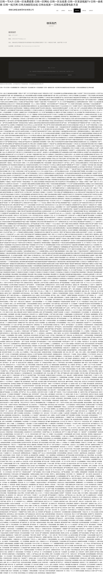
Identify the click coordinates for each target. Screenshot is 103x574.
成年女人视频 (37, 99)
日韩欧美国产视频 (49, 329)
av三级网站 (86, 331)
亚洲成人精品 (17, 289)
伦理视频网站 (21, 177)
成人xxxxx (62, 213)
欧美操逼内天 (22, 284)
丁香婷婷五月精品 (21, 436)
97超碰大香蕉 (42, 102)
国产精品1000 (22, 205)
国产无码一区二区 (28, 388)
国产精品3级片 (30, 99)
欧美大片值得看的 (40, 322)
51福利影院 (38, 236)
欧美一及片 (93, 232)
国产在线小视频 (32, 202)
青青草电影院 (39, 329)
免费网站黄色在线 (49, 173)
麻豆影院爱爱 (73, 167)
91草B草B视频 (92, 120)
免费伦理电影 (38, 167)
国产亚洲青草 (30, 284)
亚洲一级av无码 (67, 352)
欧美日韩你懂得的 (32, 390)
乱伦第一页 (68, 171)
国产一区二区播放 (76, 341)
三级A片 (15, 226)
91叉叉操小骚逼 (78, 226)
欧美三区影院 (76, 434)
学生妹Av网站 (30, 97)
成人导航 (38, 398)
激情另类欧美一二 (19, 207)
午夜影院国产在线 (21, 219)
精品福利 (46, 215)
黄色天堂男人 (10, 127)
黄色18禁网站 (28, 177)
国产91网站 (57, 373)
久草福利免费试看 (5, 228)
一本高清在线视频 (88, 335)
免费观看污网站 (82, 207)
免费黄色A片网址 (92, 108)
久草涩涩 (91, 163)
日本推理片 (50, 192)
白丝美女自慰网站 (17, 251)
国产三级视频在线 (55, 247)
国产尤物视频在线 (37, 234)
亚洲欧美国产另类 (21, 253)
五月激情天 (6, 303)
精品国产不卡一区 (88, 356)
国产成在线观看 (10, 213)
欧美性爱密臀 (35, 211)
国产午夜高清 (93, 194)
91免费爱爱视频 (63, 377)
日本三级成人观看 (16, 196)
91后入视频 (50, 297)
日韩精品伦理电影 (47, 362)
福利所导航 (23, 236)
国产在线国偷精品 (5, 430)
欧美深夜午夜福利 (7, 352)
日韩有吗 (50, 316)
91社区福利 (93, 306)
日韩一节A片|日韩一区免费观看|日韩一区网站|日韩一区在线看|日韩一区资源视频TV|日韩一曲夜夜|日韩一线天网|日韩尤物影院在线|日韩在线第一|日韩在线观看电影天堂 (44, 87)
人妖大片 (2, 234)
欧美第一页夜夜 (88, 102)
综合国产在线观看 (61, 415)
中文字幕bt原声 (28, 192)
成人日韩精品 (90, 230)
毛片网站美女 (29, 242)
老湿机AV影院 (74, 383)
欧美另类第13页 (57, 316)
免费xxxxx (59, 442)
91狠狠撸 (25, 108)
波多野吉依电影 (25, 131)
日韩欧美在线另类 (55, 367)
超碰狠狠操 (30, 436)
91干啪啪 (79, 251)
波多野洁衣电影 (54, 339)
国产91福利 (10, 295)
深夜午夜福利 (59, 314)
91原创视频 (36, 232)
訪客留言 (91, 10)
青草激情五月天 (28, 419)
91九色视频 (60, 114)
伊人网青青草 (9, 152)
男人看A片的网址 (81, 369)
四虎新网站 (57, 287)
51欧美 (56, 127)
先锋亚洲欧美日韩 (43, 316)
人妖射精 (54, 110)
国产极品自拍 (67, 232)
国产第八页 (24, 375)
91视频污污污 (86, 219)
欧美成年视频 (54, 253)
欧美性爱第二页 (98, 440)
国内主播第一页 (23, 173)
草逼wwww (99, 226)
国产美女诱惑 (45, 282)
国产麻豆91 (6, 362)
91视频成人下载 (9, 181)
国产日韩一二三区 (18, 348)
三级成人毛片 (28, 438)
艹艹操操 (67, 129)
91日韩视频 (49, 402)
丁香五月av (13, 444)
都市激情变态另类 (36, 194)
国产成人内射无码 (64, 97)
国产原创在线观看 (69, 299)
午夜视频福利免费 (51, 249)
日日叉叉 (70, 446)
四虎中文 (32, 402)
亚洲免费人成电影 (84, 430)
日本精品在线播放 (7, 226)
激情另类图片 (86, 135)
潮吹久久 (86, 329)
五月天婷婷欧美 (98, 139)
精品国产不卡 (88, 322)
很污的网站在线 (57, 432)
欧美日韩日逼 (85, 438)
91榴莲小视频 (94, 131)
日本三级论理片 (52, 390)
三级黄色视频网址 (93, 211)
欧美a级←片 (3, 322)
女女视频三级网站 (91, 413)
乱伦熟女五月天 (10, 104)
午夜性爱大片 (85, 341)
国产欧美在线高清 (52, 381)
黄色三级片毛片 (44, 154)
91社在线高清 (72, 135)
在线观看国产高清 (85, 333)
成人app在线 (33, 125)
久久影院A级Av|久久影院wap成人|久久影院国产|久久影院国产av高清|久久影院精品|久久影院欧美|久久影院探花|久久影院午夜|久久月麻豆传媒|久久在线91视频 (56, 278)
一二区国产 (100, 295)
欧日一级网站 (51, 415)
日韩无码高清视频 (57, 341)
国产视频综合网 (65, 373)
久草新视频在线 (55, 179)
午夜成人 (64, 406)
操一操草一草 (13, 362)
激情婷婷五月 (6, 356)
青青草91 (93, 280)
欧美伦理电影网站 (59, 129)
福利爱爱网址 (81, 184)
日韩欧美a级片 (26, 331)
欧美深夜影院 (35, 335)
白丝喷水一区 (38, 362)
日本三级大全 (96, 190)
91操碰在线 (53, 99)
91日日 (51, 413)
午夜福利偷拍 (16, 358)
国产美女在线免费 (7, 215)
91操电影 (47, 224)
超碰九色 (34, 316)
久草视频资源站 (19, 125)
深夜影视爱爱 (16, 293)
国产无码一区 (26, 291)
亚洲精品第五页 (77, 173)
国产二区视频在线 (95, 421)
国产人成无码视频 (9, 110)
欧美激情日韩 (77, 186)
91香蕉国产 (63, 295)
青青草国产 (33, 188)
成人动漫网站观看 (79, 102)
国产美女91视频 (33, 247)
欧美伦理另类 (30, 253)
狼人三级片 (42, 255)
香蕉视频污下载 (41, 444)
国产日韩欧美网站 (88, 192)
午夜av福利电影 (50, 417)
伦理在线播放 (78, 104)
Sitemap (74, 75)
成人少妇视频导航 (92, 141)
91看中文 (63, 324)
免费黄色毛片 (33, 106)
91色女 (49, 341)
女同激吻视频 (77, 137)
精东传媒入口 (93, 112)
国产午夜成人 (48, 131)
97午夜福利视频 (7, 131)
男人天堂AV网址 (23, 287)
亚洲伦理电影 (47, 293)
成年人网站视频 (89, 217)
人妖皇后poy (73, 444)
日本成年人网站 (76, 423)
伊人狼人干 (77, 394)
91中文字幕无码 (91, 354)
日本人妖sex (40, 291)
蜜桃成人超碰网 (90, 255)
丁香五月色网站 (91, 95)
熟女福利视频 (26, 415)
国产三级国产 (6, 169)
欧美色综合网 (80, 99)
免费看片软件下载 (23, 322)
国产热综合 (97, 154)
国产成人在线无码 (53, 232)
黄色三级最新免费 (50, 238)
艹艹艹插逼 (72, 169)
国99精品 (77, 377)
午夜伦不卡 (80, 106)
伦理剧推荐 (75, 205)
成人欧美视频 (17, 345)
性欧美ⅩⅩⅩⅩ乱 (59, 106)
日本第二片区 (95, 242)
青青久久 (70, 421)
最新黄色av (97, 234)
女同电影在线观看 (17, 255)
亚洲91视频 (59, 379)
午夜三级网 (10, 369)
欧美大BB (2, 141)
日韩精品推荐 (40, 200)
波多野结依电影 (18, 108)
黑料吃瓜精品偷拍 (67, 144)
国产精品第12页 (26, 196)
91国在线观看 (47, 163)
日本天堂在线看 (48, 388)
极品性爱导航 (84, 137)
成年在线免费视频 (37, 301)
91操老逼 (72, 282)
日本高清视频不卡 (53, 377)
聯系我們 (77, 10)
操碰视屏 (25, 120)
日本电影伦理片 (46, 167)
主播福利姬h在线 (88, 160)
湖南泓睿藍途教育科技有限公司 (55, 75)
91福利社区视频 (75, 379)
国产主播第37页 (96, 224)
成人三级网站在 (79, 160)
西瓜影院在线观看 (49, 123)
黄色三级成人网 (15, 333)
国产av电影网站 (14, 339)
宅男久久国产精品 (5, 209)
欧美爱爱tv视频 (10, 190)
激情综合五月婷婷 (65, 337)
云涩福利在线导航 (81, 150)
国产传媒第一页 (75, 432)
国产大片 (49, 444)
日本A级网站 (42, 428)
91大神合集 (75, 144)
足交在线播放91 (83, 95)
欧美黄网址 (86, 417)
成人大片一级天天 (48, 219)
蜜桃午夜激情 (30, 167)
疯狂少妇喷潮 (42, 211)
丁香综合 (29, 425)
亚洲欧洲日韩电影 (47, 352)
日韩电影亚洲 (41, 421)
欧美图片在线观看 (37, 95)
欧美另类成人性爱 (53, 404)
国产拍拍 (93, 337)
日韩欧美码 (93, 438)
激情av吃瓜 (61, 358)
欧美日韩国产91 (21, 425)
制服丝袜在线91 (97, 434)
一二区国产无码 (6, 327)
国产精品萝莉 (58, 329)
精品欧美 (87, 245)
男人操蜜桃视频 (34, 141)
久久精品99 (67, 312)
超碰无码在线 (85, 209)
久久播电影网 (52, 423)
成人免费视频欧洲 (19, 406)
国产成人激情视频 (57, 144)
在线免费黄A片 (28, 110)
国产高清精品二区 (62, 99)
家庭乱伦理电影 (83, 120)
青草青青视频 (50, 310)
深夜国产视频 (25, 245)
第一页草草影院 (34, 215)
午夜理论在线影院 (81, 404)
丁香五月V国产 (17, 198)
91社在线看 (97, 215)
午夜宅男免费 (68, 120)
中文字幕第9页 (57, 383)
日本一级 (65, 207)
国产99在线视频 (74, 306)
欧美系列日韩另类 (26, 442)
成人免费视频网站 (29, 396)
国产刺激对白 (37, 253)
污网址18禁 (95, 247)
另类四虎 (40, 114)
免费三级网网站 (89, 396)
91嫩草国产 (58, 238)
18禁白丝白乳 (21, 301)
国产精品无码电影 (28, 102)
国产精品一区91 (12, 232)
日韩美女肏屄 (45, 446)
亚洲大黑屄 (21, 337)
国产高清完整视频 (62, 318)
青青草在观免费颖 (78, 402)
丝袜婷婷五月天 (28, 432)
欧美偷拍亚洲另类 (15, 280)
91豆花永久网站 (20, 364)
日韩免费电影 (5, 146)
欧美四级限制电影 (58, 348)
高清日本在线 (61, 381)
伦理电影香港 (60, 177)
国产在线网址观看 (69, 186)
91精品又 (84, 236)
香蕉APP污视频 (64, 169)
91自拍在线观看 (94, 104)
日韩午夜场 (33, 196)
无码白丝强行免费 (41, 221)
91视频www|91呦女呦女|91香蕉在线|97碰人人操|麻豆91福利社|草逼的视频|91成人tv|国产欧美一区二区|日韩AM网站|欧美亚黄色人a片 (60, 257)
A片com (12, 238)
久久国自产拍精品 (95, 146)
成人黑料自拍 (79, 192)
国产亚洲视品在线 (98, 238)
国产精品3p (44, 213)
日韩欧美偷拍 (59, 335)
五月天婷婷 (96, 249)
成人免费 (66, 177)
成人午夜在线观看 (27, 95)
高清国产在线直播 (58, 312)
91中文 (68, 184)
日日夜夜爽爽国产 (93, 432)
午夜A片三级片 (12, 171)
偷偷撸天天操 (75, 348)
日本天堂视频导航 (68, 114)
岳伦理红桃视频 (13, 284)
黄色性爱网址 (78, 299)
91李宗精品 (19, 217)
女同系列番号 (59, 398)
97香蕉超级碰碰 (29, 190)
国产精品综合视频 (43, 358)
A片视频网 (78, 177)
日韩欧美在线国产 (83, 129)
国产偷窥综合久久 (96, 423)
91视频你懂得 (35, 154)
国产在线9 (79, 133)
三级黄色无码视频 (13, 320)
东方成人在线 (35, 152)
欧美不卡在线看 (78, 390)
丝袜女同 (2, 186)
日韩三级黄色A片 (13, 148)
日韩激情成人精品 (27, 394)
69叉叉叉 (69, 249)
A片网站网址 (81, 224)
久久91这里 (13, 324)
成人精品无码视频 (42, 106)
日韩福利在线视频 (78, 327)
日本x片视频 (61, 369)
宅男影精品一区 (38, 324)
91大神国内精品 (70, 440)
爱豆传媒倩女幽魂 (14, 135)
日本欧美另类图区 (51, 320)
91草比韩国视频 (46, 371)
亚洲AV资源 (33, 291)
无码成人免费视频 (82, 354)
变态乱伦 (84, 381)
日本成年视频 (65, 444)
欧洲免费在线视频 (78, 419)
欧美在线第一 (62, 404)
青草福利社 (30, 306)
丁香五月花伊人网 (41, 310)
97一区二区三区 (84, 379)
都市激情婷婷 (64, 150)
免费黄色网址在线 (12, 160)
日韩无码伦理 (95, 318)
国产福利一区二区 (38, 409)
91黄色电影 (31, 158)
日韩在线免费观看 (32, 303)
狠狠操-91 (81, 179)
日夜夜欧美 (8, 154)
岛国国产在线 (13, 228)
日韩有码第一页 (17, 417)
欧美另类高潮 (84, 394)
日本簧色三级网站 (49, 360)
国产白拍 (29, 379)
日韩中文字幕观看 (73, 95)
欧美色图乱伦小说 (80, 175)
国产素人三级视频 (91, 428)
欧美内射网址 (35, 165)
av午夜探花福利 (83, 196)
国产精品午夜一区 (76, 110)
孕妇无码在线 (31, 240)
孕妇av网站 (87, 293)
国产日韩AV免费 (49, 287)
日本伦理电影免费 (11, 390)
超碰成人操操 (32, 123)
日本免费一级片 (91, 442)
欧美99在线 (13, 430)
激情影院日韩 (50, 221)
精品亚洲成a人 (27, 224)
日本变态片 (63, 396)
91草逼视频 (36, 249)
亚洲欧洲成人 (16, 118)
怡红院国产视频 (31, 375)
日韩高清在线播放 (19, 432)
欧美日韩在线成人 (26, 293)
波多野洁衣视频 (82, 127)
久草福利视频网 (7, 112)
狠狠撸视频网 (57, 406)
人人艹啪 (69, 318)
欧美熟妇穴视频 (8, 198)
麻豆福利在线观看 (24, 327)
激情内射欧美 (43, 415)
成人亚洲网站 (81, 444)
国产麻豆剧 (87, 314)
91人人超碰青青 (21, 228)
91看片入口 (54, 234)
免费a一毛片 (79, 158)
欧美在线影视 (94, 436)
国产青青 (87, 444)
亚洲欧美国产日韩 (78, 253)
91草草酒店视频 (31, 112)
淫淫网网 (79, 152)
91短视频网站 (31, 226)
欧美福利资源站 (44, 339)
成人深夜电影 (31, 108)
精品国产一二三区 (28, 409)
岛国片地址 (32, 322)
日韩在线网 (31, 169)
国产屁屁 (59, 110)
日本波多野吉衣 (61, 181)
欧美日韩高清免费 (93, 209)
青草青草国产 (31, 385)
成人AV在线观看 (94, 245)
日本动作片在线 (68, 449)
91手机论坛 (38, 240)
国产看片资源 (10, 133)
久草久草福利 (73, 400)
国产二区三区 (27, 93)
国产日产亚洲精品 (63, 135)
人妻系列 (6, 135)
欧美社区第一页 (68, 219)
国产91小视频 (74, 411)
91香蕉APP (20, 93)
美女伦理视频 (64, 93)
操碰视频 (91, 139)
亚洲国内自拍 (46, 411)
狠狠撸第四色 (3, 255)
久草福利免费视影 (5, 257)
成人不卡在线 (92, 364)
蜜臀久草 (21, 438)
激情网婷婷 (99, 232)
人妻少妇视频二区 (90, 171)
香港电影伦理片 (23, 158)
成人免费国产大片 (59, 186)
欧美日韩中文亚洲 (43, 392)
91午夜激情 (10, 394)
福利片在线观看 (55, 97)
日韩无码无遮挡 (34, 434)
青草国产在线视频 (96, 106)
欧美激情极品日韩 (27, 373)
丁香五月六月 (15, 398)
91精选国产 (95, 173)
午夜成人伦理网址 (22, 297)
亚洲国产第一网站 (26, 186)
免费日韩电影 (45, 120)
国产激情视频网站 (48, 112)
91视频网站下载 (12, 299)
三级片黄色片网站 (93, 371)
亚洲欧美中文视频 (71, 255)
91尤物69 (24, 167)
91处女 (3, 152)
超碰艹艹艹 (48, 331)
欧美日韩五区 (68, 409)
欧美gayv (86, 116)
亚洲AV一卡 (18, 184)
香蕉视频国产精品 (65, 202)
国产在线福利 (5, 242)
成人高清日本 (24, 280)
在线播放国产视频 (43, 423)
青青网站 (90, 434)
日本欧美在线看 (6, 221)
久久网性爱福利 (86, 289)
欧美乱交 (40, 303)
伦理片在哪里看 (75, 190)
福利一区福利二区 (82, 320)
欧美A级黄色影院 (59, 198)
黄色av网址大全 (97, 123)
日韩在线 (22, 118)
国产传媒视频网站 (73, 207)
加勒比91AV (35, 251)
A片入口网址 (16, 352)
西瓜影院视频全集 (89, 240)
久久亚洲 (34, 423)
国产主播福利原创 (84, 297)
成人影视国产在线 (87, 152)
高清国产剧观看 (80, 171)
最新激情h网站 (91, 207)
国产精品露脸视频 (65, 282)
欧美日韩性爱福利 (74, 196)
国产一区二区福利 (69, 104)
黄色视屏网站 (3, 165)
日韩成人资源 (93, 301)
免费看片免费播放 (75, 442)
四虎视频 (78, 415)
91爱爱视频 (80, 131)
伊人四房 (40, 449)
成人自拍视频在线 (62, 320)
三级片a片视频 (38, 348)
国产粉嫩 (82, 215)
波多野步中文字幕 (57, 209)
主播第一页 (20, 160)
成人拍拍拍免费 (83, 144)
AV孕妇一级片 (13, 301)
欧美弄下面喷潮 (27, 312)
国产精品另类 (72, 247)
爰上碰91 (26, 247)
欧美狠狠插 (41, 181)
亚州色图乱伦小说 (91, 148)
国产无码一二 (10, 179)
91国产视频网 (55, 188)
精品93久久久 (37, 171)
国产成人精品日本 (83, 205)
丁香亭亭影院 (61, 362)
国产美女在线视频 (58, 137)
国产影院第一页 (86, 156)
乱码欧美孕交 (94, 156)
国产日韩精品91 (25, 116)
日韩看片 (51, 434)
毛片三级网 (93, 388)
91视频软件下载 (18, 381)
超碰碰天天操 (23, 112)
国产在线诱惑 (86, 221)
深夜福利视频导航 (77, 360)
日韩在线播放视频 (38, 219)
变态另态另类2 (11, 217)
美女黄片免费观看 (73, 230)
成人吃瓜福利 (72, 133)
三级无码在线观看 (94, 358)
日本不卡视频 (48, 308)
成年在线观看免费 (88, 253)
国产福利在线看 (19, 411)
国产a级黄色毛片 (49, 327)
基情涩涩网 (3, 163)
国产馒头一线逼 (55, 295)
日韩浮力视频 (74, 371)
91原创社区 (53, 177)
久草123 (56, 221)
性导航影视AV (33, 146)
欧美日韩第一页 (60, 394)
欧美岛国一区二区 (79, 188)
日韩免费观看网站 (30, 310)
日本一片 (5, 318)
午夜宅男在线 (88, 167)
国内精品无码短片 (24, 123)
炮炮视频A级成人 (60, 417)
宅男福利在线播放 (11, 211)
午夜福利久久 (22, 306)
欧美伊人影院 (40, 148)
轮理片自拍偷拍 (40, 198)
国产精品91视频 (24, 221)
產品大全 (70, 10)
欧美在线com (64, 446)
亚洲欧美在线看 (90, 404)
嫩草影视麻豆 (62, 385)
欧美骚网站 (38, 226)
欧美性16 (70, 154)
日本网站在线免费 (50, 133)
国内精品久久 (18, 373)
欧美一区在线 (84, 139)
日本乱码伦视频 (42, 345)
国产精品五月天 (79, 169)
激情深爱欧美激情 (64, 179)
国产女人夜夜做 (23, 202)
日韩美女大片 (56, 289)
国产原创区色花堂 (19, 110)
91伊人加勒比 (34, 181)
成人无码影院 (24, 358)
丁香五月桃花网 (41, 375)
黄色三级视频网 (91, 352)
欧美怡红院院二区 (94, 114)
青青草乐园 (86, 436)
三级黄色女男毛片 (28, 348)
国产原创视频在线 (73, 123)
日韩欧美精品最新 (94, 379)
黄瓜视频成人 (54, 167)
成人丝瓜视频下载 (79, 112)
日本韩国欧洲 (36, 413)
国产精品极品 (6, 392)
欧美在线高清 (6, 438)
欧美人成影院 (36, 295)
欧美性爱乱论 (68, 284)
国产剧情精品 (83, 97)
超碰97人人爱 (42, 318)
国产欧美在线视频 (72, 99)
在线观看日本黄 (17, 186)
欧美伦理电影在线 (5, 444)
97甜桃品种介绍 (92, 205)
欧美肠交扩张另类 (87, 158)
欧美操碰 (90, 228)
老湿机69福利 (69, 394)
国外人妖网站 (19, 335)
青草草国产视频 (61, 440)
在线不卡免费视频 (38, 438)
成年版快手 (37, 230)
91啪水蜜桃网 (63, 240)
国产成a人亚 (47, 364)
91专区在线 (95, 167)
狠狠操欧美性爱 (88, 169)
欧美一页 (10, 255)
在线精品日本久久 (11, 364)
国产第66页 (26, 179)
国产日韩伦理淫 (55, 255)
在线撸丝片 (45, 144)
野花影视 (87, 303)
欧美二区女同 (3, 232)
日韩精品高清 (48, 181)
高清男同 (47, 255)
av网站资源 (42, 331)
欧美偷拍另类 (84, 385)
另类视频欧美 (67, 200)
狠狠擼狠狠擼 (61, 251)
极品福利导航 (41, 238)
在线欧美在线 (40, 364)
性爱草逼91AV (63, 188)
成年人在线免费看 (7, 421)
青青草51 (53, 217)
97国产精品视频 (41, 127)
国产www (14, 234)
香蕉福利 (34, 345)
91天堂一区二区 (53, 215)
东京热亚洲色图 (81, 255)
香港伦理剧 (91, 144)
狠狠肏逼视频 (55, 364)
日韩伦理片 (68, 213)
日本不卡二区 (94, 110)
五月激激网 (74, 303)
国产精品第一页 (65, 383)
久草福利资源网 (27, 152)
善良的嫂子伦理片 (76, 339)
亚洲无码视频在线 (37, 177)
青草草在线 (44, 398)
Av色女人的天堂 (71, 322)
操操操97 (4, 337)
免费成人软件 (89, 175)
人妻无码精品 (86, 104)
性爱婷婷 (60, 167)
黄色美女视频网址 (56, 436)
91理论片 (66, 196)
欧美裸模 (59, 108)
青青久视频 (47, 179)
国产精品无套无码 (5, 205)
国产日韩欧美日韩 (28, 324)
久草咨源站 (46, 396)
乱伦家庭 (39, 110)
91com (38, 202)
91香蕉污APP (16, 215)
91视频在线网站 (44, 367)
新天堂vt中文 (38, 411)
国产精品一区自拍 (49, 200)
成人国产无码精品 (65, 367)
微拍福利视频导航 (72, 350)
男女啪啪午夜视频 (68, 141)
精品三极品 (96, 402)
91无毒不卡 (96, 375)
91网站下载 (93, 297)
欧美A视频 (18, 314)
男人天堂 (56, 200)
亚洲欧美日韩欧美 (51, 375)
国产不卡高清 (75, 165)
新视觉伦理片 (87, 327)
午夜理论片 (89, 242)
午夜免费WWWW (79, 293)
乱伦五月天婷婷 (27, 213)
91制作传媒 (90, 165)
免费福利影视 (78, 388)
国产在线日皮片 (13, 242)
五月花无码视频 (25, 188)
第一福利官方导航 (83, 392)
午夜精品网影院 (12, 156)
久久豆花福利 (33, 421)
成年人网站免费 (14, 205)
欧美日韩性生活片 (90, 202)
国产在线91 (43, 156)
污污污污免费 (86, 198)
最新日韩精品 (56, 131)
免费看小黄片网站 (47, 425)
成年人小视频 (10, 423)
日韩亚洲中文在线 (79, 343)
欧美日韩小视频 (44, 232)
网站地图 (91, 87)
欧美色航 (9, 388)
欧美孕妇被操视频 (22, 430)
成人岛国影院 (15, 200)
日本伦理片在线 (39, 205)
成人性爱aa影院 (73, 118)
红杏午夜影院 (63, 428)
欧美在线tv (94, 213)
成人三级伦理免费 (92, 97)
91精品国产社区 (76, 209)
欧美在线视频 (3, 160)
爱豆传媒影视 (90, 383)
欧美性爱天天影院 (7, 358)
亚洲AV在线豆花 (57, 230)
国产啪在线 (35, 442)
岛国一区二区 (97, 181)
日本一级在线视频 (42, 146)
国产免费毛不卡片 (10, 240)
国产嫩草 (48, 421)
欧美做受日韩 (57, 123)
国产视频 (54, 251)
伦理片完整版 (20, 156)
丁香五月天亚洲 (45, 226)
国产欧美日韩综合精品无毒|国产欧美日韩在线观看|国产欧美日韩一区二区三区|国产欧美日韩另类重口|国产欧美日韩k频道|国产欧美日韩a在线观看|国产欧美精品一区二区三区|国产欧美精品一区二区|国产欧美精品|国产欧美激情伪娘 (51, 270)
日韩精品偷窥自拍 (29, 411)
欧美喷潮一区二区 (81, 242)
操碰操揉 (60, 253)
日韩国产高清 (50, 345)
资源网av (77, 385)
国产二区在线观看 (55, 93)
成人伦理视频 (60, 409)
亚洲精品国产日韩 (96, 293)
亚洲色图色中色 (15, 343)
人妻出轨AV (11, 411)
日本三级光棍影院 (78, 114)
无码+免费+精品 (55, 303)
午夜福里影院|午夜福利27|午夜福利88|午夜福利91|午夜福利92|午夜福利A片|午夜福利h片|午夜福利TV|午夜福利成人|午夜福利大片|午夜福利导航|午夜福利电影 (44, 272)
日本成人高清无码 (22, 449)
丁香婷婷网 (85, 425)
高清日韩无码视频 (58, 160)
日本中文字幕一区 (40, 245)
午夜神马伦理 (21, 242)
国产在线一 (65, 123)
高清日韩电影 (28, 234)
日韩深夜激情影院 (76, 312)
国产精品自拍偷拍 (9, 194)
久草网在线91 (20, 396)
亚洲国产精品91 (64, 400)
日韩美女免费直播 (73, 224)
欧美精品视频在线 (38, 388)
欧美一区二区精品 (93, 348)
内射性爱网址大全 (58, 219)
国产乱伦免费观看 (61, 211)
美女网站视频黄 (6, 238)
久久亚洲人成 (82, 148)
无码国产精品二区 (47, 432)
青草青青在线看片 (22, 303)
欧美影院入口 (6, 333)
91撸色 (41, 293)
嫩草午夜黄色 (69, 381)
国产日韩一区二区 (40, 133)
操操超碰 (78, 289)
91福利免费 (81, 303)
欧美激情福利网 (20, 249)
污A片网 (26, 406)
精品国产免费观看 (66, 165)
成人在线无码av (33, 404)
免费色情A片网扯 (45, 184)
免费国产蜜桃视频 (72, 295)
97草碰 (31, 352)
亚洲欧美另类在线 (54, 282)
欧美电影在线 (67, 190)
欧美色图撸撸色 (79, 406)
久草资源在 (89, 190)
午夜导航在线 (15, 173)
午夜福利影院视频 (63, 293)
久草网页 (85, 181)
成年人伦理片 (20, 234)
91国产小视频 (64, 224)
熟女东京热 (96, 360)
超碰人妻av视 (85, 291)
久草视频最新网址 (65, 148)
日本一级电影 (79, 181)
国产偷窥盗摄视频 (69, 102)
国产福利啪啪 (9, 141)
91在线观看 (41, 251)
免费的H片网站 (10, 373)
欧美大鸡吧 (92, 226)
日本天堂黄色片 (32, 430)
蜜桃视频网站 (62, 184)
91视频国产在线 (70, 417)
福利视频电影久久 (78, 198)
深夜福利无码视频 (25, 333)
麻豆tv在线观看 (38, 144)
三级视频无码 (25, 289)
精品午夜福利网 (18, 224)
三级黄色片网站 (46, 190)
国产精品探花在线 (93, 392)
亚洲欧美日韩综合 (29, 282)
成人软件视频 (81, 167)
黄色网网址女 (56, 148)
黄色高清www (69, 310)
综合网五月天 (54, 139)
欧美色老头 (59, 375)
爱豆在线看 (66, 167)
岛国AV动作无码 (16, 131)
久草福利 (34, 110)
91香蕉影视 (100, 442)
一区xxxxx (33, 104)
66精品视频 (41, 186)
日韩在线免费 (18, 316)
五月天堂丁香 (8, 236)
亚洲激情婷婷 (77, 362)
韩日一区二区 (39, 112)
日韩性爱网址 (8, 186)
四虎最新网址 (44, 440)
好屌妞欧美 (89, 369)
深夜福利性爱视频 (5, 442)
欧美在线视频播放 (77, 219)
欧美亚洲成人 (28, 413)
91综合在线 (42, 417)
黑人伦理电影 (79, 436)
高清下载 (22, 310)
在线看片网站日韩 (51, 318)
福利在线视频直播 (25, 104)
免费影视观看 (40, 137)
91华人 (33, 133)
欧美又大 (65, 137)
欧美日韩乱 (39, 188)
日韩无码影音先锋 (8, 413)
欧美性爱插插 (81, 118)
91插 (73, 217)
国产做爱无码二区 (95, 398)
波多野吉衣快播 (7, 417)
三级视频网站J (30, 236)
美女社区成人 (51, 207)
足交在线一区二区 (77, 398)
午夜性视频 (38, 371)
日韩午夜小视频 (84, 373)
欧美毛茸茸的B (37, 432)
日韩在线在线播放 (71, 369)
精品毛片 (90, 196)
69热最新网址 (32, 221)
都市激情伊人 (85, 339)
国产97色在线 (25, 341)
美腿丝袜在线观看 (36, 213)
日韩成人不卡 (70, 390)
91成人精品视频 (97, 102)
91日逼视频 (3, 213)
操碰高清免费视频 (87, 133)
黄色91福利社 (87, 247)
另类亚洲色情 (75, 120)
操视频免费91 (17, 127)
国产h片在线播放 (45, 343)
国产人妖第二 (6, 150)
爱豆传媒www (17, 295)
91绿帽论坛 (55, 293)
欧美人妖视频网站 (30, 209)
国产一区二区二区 (59, 102)
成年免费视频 (63, 255)
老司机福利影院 (93, 415)
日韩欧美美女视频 (49, 198)
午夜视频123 (43, 192)
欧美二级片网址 (97, 228)
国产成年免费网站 (7, 144)
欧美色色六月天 (67, 106)
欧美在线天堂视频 (72, 392)
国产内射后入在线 (50, 228)
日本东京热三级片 (24, 320)
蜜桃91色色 (72, 177)
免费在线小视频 (41, 135)
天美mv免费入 (83, 352)
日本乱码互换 (85, 421)
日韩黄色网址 (24, 198)
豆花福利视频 (32, 198)
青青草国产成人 (65, 116)
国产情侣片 (41, 247)
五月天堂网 (13, 257)
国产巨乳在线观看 (7, 123)
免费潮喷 (57, 133)
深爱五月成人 (53, 440)
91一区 (52, 224)
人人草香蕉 (79, 135)
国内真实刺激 (37, 446)
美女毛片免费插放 (45, 295)
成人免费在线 (57, 165)
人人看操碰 (78, 146)
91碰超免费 (74, 245)
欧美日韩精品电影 (30, 398)
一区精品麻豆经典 (63, 127)
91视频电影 (34, 114)
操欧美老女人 (91, 177)
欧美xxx (55, 362)
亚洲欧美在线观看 (95, 135)
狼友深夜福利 (8, 348)
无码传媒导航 (78, 194)
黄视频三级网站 (85, 316)
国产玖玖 (2, 240)
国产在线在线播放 (44, 442)
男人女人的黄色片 (43, 356)
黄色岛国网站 (73, 116)
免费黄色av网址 (80, 213)
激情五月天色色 (67, 125)
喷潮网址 (53, 409)
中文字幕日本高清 (27, 417)
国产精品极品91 (70, 324)
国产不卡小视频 (23, 175)
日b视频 (72, 160)
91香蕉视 (17, 104)
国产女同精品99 (56, 444)
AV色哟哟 (30, 175)
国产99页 (2, 436)
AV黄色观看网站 (74, 129)
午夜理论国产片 (66, 341)
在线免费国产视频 (21, 390)
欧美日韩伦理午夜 (66, 245)
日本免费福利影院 (8, 406)
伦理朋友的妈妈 (98, 184)
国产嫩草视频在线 (61, 249)
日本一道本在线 (44, 413)
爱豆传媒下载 (90, 236)
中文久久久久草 (90, 282)
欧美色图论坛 (86, 131)
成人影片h (13, 150)
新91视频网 (92, 129)
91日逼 (51, 240)
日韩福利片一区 (35, 343)
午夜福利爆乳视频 (68, 316)
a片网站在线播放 (82, 350)
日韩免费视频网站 (33, 449)
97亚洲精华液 (15, 99)
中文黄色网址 (78, 417)
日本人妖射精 (44, 171)
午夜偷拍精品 (94, 331)
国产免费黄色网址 (11, 436)
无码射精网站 (42, 141)
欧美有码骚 (75, 430)
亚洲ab (85, 141)
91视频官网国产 (73, 179)
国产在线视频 (74, 184)
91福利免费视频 (27, 251)
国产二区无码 (71, 240)
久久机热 (100, 125)
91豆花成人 (44, 202)
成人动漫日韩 (93, 341)
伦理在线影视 (50, 196)
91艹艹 (11, 129)
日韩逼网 (87, 112)
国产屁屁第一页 (47, 188)
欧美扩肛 (22, 400)
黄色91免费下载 (14, 402)
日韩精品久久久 (29, 440)
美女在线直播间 (58, 434)
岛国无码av (47, 436)
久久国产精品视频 (38, 354)
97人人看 (47, 247)
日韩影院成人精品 (8, 385)
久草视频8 (57, 169)
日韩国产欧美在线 (16, 428)
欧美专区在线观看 (30, 329)
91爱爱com (24, 163)
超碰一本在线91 (72, 287)
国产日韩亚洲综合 (22, 226)
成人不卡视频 (82, 383)
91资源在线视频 (54, 184)
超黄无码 (98, 221)
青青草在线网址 (4, 301)
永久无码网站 (15, 392)
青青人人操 (13, 303)
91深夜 (92, 316)
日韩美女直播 (17, 167)
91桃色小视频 (68, 251)
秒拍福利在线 (25, 314)
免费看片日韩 (42, 249)
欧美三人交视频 (58, 413)
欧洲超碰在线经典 (27, 295)
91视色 (88, 150)
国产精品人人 (79, 364)
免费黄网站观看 (8, 367)
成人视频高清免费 (41, 196)
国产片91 (23, 154)
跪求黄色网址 (21, 440)
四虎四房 (50, 230)
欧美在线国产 (38, 396)
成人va (52, 411)
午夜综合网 (13, 356)
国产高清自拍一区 (25, 215)
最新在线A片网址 (98, 163)
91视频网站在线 (34, 116)
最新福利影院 (21, 209)
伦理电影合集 (58, 360)
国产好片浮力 (50, 146)
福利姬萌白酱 (59, 345)
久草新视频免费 (68, 434)
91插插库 (36, 102)
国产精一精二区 (97, 160)
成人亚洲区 (65, 154)
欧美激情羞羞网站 (47, 348)
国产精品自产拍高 (39, 308)
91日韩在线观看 (79, 240)
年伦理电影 (26, 421)
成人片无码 (70, 221)
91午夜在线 (62, 242)
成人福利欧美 (95, 367)
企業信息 (84, 10)
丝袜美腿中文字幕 (76, 345)
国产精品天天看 (13, 371)
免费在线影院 (97, 217)
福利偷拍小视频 (72, 93)
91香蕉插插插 (95, 345)
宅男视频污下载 (68, 419)
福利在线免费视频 (32, 297)
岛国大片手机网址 (76, 367)
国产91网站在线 (67, 335)
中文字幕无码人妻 (86, 110)
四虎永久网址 (32, 280)
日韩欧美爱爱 (58, 154)
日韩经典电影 (60, 423)
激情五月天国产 (46, 139)
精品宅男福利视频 (12, 425)
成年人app (37, 440)
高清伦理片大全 (33, 314)
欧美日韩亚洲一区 (66, 303)
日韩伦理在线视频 (5, 324)
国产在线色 (52, 379)
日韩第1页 (84, 442)
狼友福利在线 (99, 381)
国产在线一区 (82, 413)
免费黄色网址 (29, 230)
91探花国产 (26, 367)
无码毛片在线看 (60, 284)
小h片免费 (32, 131)
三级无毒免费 (47, 217)
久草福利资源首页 (88, 324)
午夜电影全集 (96, 133)
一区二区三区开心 (72, 428)
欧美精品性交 (60, 120)
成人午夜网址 (17, 188)
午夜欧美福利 (16, 375)
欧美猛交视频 (40, 123)
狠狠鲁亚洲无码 (33, 318)
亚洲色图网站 (81, 245)
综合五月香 (27, 125)
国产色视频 (27, 207)
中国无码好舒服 (22, 299)
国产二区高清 (68, 215)
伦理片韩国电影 (4, 284)
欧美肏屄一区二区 (51, 211)
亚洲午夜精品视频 (6, 196)
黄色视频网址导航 (39, 163)
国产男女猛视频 (90, 215)
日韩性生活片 (67, 354)
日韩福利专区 (98, 230)
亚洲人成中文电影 (19, 419)
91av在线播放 (83, 165)
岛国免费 (4, 179)
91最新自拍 (55, 163)
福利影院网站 (59, 125)
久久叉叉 (95, 196)
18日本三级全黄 (53, 236)
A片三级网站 (50, 169)
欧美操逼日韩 (92, 425)
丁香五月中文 (77, 421)
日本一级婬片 (12, 97)
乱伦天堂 (60, 236)
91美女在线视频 (50, 127)
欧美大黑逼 (52, 442)
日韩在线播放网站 (55, 446)
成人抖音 (21, 247)
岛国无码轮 (84, 434)
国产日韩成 (47, 409)
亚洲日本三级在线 (94, 394)
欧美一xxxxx (80, 116)
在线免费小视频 (26, 184)
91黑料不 (61, 232)
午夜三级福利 (68, 358)
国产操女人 (67, 163)
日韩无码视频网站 (26, 194)
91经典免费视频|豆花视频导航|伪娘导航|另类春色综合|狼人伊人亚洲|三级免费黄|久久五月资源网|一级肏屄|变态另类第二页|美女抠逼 (67, 266)
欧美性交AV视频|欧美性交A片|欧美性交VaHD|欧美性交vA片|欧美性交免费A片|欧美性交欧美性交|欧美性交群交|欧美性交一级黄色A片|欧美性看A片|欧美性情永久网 (43, 268)
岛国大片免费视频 (41, 104)
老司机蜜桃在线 (30, 129)
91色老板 (73, 354)
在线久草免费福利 (93, 362)
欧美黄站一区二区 (48, 419)
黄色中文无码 (9, 312)
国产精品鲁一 (17, 341)
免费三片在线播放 (19, 413)
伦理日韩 (39, 430)
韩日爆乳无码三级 (49, 129)
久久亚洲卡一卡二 (71, 425)
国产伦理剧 (99, 202)
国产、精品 (75, 352)
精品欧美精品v (83, 228)
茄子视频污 (64, 112)
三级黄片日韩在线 (97, 400)
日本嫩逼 (32, 327)
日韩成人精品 (78, 381)
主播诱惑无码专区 (94, 251)
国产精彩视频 (18, 120)
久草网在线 (16, 129)
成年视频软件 (52, 394)
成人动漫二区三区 (24, 200)
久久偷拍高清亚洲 (59, 173)
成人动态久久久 (6, 398)
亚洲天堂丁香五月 (38, 175)
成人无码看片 (46, 177)
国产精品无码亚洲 (86, 186)
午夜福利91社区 (20, 257)
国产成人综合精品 (30, 337)
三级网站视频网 (82, 230)
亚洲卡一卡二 (82, 200)
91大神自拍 (47, 97)
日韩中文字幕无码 (9, 282)
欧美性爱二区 (8, 291)
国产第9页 (20, 192)
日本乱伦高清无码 (16, 245)
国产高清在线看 (42, 297)
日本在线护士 (5, 158)
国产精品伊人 (58, 327)
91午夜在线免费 (68, 173)
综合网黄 (53, 190)
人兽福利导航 (70, 226)
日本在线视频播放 (61, 322)
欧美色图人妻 (16, 106)
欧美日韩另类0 (27, 133)
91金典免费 (93, 198)
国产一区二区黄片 (96, 186)
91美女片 (64, 392)
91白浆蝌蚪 (87, 280)
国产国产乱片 (23, 392)
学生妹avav (52, 171)
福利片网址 (30, 446)
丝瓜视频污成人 (88, 238)
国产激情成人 (68, 423)
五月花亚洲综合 (77, 156)
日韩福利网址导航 (67, 209)
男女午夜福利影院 (13, 230)
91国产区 (62, 402)
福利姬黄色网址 (32, 148)
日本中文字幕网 (31, 299)
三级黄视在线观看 (97, 409)
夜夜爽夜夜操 (15, 327)
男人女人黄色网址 (32, 392)
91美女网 (24, 385)
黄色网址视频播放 (98, 175)
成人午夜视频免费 (11, 249)
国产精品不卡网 (18, 282)
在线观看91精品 (46, 253)
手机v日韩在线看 (12, 337)
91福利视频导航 (64, 131)
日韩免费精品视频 (50, 245)
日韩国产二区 (4, 411)
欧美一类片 (56, 402)
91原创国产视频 (64, 133)
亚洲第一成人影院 (14, 310)
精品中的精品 (32, 127)
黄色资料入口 (81, 234)
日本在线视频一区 (86, 312)
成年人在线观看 (34, 350)
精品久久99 (47, 280)
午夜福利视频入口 (85, 284)
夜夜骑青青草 (8, 106)
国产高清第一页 (6, 202)
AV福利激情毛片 (37, 242)
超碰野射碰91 (9, 377)
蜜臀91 (86, 364)
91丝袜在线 (59, 217)
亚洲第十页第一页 (81, 282)
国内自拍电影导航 (5, 383)
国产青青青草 (28, 249)
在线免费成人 (49, 333)
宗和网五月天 (66, 160)
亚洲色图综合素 (36, 383)
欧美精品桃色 (95, 312)
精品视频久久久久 (67, 438)
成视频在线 (30, 362)
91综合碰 (50, 213)
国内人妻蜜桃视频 (7, 415)
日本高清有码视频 (48, 324)
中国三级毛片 (9, 289)
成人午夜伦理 (86, 398)
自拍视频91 (6, 129)
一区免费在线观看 (40, 284)
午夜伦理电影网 (85, 146)
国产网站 (18, 146)
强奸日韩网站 (69, 362)
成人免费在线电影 (51, 322)
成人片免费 (14, 192)
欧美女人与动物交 (19, 102)
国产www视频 (76, 215)
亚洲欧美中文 (61, 425)
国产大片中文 (7, 343)
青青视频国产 (17, 394)
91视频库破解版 (68, 314)
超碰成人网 (76, 284)
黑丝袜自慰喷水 (26, 217)
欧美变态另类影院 (13, 306)
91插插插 (99, 205)
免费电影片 (51, 154)
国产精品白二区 (95, 289)
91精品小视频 (98, 255)
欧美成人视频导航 (32, 444)
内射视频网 (11, 314)
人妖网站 (67, 411)
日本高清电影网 (58, 141)
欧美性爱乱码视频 (67, 331)
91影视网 (74, 106)
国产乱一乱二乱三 (9, 167)
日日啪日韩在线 (67, 356)
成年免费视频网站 (54, 152)
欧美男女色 (53, 350)
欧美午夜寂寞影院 (12, 165)
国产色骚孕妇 (47, 303)
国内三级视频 (70, 343)
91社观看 (50, 392)
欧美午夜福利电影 (66, 430)
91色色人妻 (57, 150)
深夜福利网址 (95, 152)
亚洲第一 (99, 297)
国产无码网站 (39, 217)
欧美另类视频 (93, 430)
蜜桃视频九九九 (71, 320)
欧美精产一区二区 (76, 301)
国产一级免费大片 (44, 152)
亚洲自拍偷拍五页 (95, 333)
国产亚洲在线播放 (17, 388)
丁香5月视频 (34, 377)
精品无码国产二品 (85, 232)
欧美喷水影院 (72, 131)
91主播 (64, 436)
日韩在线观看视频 (74, 333)
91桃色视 (67, 297)
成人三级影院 (71, 364)
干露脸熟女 (7, 247)
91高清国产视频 (48, 449)
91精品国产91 (72, 150)
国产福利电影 (47, 158)
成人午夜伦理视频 (31, 364)
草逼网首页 (18, 116)
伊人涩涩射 (31, 163)
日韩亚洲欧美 (56, 337)
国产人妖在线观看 (57, 306)
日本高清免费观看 (60, 411)
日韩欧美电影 (9, 432)
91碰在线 (54, 108)
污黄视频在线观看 (76, 337)
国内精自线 (23, 99)
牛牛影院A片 (17, 194)
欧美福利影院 (27, 381)
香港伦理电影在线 (6, 114)
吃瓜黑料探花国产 (78, 314)
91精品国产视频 (21, 444)
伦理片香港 (34, 238)
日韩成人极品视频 (78, 221)
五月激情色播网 (14, 354)
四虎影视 (78, 139)
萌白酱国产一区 (66, 108)
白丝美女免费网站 (9, 102)
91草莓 (82, 238)
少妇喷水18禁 (88, 188)
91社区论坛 (41, 173)
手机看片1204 (26, 139)
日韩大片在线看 (75, 148)
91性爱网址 (97, 390)
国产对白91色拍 (75, 308)
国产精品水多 (16, 236)
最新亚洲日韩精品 (97, 158)
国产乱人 (73, 163)
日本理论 (42, 224)
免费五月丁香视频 (20, 190)
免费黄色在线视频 (28, 232)
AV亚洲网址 (50, 156)
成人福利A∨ (17, 331)
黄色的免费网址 (88, 402)
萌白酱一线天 (18, 213)
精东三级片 (43, 320)
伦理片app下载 (46, 118)
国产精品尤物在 (71, 158)
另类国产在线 (32, 179)
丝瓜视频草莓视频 (8, 434)
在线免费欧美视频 (25, 106)
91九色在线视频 (31, 205)
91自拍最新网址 (56, 116)
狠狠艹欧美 (85, 362)
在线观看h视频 (46, 95)
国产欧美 (5, 148)
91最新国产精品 (43, 150)
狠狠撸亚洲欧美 (46, 99)
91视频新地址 (45, 240)
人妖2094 (63, 343)
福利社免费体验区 (34, 320)
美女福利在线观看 (20, 238)
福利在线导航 (21, 329)
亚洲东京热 (46, 114)
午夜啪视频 (57, 240)
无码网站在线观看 (57, 331)
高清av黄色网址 (83, 371)
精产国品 (57, 202)
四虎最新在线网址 (89, 390)
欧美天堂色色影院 (90, 343)
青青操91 (90, 249)
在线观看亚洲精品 (88, 154)
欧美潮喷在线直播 (82, 287)
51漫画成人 (9, 163)
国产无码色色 (17, 181)
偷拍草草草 (70, 211)
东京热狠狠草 (27, 150)
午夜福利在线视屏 (65, 301)
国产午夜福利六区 (84, 306)
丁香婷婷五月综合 (68, 156)
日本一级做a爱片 (68, 375)
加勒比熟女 (48, 108)
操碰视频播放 (94, 314)
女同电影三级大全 (78, 329)
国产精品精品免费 (87, 360)
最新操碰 (3, 297)
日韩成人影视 (53, 120)
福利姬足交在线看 (9, 188)
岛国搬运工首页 (89, 184)
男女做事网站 (7, 428)
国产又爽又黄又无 (18, 152)
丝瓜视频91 (71, 377)
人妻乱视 (2, 125)
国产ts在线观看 (12, 219)
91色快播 (32, 139)
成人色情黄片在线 (78, 154)
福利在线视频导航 (71, 242)
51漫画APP (95, 188)
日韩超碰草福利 (47, 337)
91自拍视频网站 (10, 335)
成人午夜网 (3, 127)
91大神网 (70, 280)
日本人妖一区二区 (58, 449)
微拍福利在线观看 (12, 93)
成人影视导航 (79, 324)
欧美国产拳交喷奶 (93, 137)
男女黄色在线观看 (59, 310)
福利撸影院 (39, 139)
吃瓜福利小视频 (50, 135)
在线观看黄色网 (14, 247)
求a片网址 (30, 144)
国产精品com (65, 306)
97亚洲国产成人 (4, 371)
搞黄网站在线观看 (35, 184)
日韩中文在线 (25, 127)
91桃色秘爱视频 (62, 280)
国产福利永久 (64, 95)
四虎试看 (39, 125)
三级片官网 (95, 310)
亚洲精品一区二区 (88, 419)
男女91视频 (44, 194)
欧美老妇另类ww (17, 415)
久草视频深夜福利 (47, 209)
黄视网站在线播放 (28, 156)
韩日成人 (41, 215)
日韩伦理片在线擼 (17, 360)
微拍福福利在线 (55, 421)
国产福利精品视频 (93, 287)
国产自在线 (85, 177)
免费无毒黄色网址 (59, 297)
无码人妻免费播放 (86, 377)
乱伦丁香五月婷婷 (65, 371)
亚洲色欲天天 (70, 112)
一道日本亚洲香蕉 (51, 104)
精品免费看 (72, 146)
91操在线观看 (29, 219)
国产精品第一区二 (8, 409)
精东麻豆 (49, 428)
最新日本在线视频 (76, 249)
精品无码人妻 (63, 339)
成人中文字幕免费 (79, 217)
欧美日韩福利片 (94, 417)
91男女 (44, 125)
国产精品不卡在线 (44, 335)
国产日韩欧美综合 (58, 299)
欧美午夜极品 (51, 106)
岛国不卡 (92, 284)
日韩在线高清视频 (24, 339)
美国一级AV (74, 108)
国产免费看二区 (38, 190)
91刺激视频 (32, 245)
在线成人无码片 (96, 327)
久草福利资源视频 (14, 400)
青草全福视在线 (25, 146)
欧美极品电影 (75, 125)
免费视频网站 (75, 228)
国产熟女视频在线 (60, 171)
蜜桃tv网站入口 (18, 179)
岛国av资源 (96, 165)
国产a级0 (53, 95)
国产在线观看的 (8, 251)
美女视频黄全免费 (52, 175)
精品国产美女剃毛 (40, 108)
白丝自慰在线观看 (16, 442)
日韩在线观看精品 (71, 181)
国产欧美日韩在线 (15, 169)
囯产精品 (20, 324)
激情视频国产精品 (55, 118)
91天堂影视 (8, 234)
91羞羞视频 (12, 146)
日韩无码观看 (43, 289)
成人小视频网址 (70, 436)
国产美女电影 (45, 385)
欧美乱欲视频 (79, 163)
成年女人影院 (29, 400)
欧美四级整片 (88, 400)
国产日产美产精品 (5, 177)
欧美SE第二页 (3, 207)
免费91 (56, 135)
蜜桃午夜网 (83, 190)
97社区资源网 (47, 306)
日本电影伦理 (86, 194)
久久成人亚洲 (57, 205)
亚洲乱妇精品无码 (11, 297)
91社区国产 (80, 93)
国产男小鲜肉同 (51, 125)
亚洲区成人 (65, 230)
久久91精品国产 (34, 415)
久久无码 (17, 240)
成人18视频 (86, 226)
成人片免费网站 (24, 352)
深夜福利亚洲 (62, 226)
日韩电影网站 (74, 413)
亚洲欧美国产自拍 (26, 343)
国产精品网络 (23, 240)
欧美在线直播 (47, 438)
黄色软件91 (61, 163)
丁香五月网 (27, 160)
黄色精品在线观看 (87, 409)
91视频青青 (91, 411)
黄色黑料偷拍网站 (58, 388)
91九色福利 (74, 202)
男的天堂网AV (63, 158)
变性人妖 (58, 95)
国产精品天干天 (67, 110)
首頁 (57, 10)
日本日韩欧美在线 (72, 234)
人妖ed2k (78, 425)
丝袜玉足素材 (37, 352)
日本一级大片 (3, 93)
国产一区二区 (5, 97)
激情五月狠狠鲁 (68, 291)
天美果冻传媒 (19, 171)
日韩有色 (71, 293)
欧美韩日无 (99, 282)
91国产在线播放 (14, 202)
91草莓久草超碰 (64, 118)
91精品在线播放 (43, 377)
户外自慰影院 (50, 102)
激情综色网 (51, 356)
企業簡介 (63, 10)
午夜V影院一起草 (38, 306)
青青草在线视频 (87, 310)
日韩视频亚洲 (56, 301)
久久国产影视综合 (30, 118)
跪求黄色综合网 (8, 287)
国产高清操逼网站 (48, 312)
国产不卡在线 (53, 114)
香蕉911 (95, 99)
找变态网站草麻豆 (69, 388)
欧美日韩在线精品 (27, 345)
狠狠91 (50, 383)
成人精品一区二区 (39, 129)
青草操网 (16, 287)
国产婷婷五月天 (70, 194)
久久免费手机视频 (21, 97)
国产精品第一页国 (62, 175)
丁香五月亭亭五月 (25, 402)
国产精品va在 (4, 299)
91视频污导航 (20, 211)
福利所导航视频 (7, 192)
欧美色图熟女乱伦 (38, 360)
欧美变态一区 (94, 93)
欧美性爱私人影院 (37, 312)
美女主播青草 (62, 139)
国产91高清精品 (60, 104)
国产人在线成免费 (82, 108)
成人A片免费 (51, 398)
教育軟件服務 (46, 75)
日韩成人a (84, 249)
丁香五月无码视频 (46, 400)
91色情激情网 (93, 116)
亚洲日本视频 (72, 152)
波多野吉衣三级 (10, 184)
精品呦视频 (8, 245)
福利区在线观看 (18, 409)
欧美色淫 (11, 108)
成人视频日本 (57, 112)
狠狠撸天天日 (25, 369)
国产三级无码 (57, 392)
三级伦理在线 (27, 335)
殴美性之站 (10, 419)
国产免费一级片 (9, 95)
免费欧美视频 (70, 188)
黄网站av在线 (48, 251)
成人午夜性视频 (52, 358)
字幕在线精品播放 (52, 194)
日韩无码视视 (20, 350)
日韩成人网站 (44, 394)
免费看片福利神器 (78, 375)
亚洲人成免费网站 (39, 97)
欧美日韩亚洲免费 (68, 327)
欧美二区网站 (81, 428)
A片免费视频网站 (17, 421)
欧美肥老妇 (88, 213)
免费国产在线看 (61, 194)
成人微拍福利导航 (68, 253)
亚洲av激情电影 (7, 173)
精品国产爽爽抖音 (44, 350)
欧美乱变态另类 (22, 362)
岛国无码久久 (15, 308)
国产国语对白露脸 (22, 356)
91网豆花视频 (26, 137)
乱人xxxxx (93, 221)
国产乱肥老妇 (13, 209)
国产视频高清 (81, 123)
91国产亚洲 (52, 314)
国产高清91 (44, 383)
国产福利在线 (31, 120)
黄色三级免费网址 (14, 158)
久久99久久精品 (77, 310)
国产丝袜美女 (11, 120)
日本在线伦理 (91, 381)
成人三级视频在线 (59, 196)
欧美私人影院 (69, 402)
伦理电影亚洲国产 (23, 148)
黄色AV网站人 (80, 247)
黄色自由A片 (54, 369)
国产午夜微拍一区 (91, 295)
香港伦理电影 (12, 446)
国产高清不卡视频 (71, 139)
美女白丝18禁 (30, 228)
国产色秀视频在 (33, 358)
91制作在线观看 (61, 390)
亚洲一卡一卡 (34, 333)
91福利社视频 (38, 169)
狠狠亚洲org (37, 282)
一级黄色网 (51, 150)
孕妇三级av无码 (34, 207)
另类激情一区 (54, 280)
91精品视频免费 (76, 438)
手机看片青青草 (88, 375)
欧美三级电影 (22, 230)
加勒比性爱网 (87, 106)
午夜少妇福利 (85, 415)
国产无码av (96, 192)
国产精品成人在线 (63, 146)
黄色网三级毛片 (89, 234)
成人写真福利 (27, 165)
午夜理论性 (80, 400)
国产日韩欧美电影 (92, 125)
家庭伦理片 (35, 417)
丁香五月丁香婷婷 (76, 236)
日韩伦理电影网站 (97, 322)
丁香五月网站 (56, 192)
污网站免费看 (90, 127)
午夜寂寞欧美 (85, 301)
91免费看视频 (10, 224)
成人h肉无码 (90, 320)
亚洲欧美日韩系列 (12, 322)
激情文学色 (88, 224)
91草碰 (50, 144)
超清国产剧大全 (23, 135)
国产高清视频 (30, 371)
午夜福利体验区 (36, 425)
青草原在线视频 (86, 345)
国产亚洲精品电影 (94, 385)
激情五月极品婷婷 (74, 97)
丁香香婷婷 (94, 377)
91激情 (74, 251)
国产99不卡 (34, 186)
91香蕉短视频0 (48, 299)
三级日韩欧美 (35, 192)
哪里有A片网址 (51, 202)
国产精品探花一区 (49, 186)
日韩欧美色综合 (43, 207)
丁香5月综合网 (17, 163)
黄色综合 (29, 354)
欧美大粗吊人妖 (54, 226)
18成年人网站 (50, 141)
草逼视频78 (39, 160)
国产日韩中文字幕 (58, 419)
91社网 (45, 175)
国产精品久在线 (11, 396)
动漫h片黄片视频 (86, 367)
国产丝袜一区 (89, 123)
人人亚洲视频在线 (55, 343)
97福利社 (5, 440)
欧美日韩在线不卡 (5, 402)
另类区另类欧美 (71, 175)
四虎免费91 (16, 123)
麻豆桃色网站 (12, 253)
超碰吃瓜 (85, 163)
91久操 (56, 146)
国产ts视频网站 (93, 179)
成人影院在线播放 (16, 114)
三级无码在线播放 (67, 329)
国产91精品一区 (43, 434)
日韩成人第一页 (83, 125)
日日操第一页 (18, 137)
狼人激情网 (28, 238)
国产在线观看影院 (32, 356)
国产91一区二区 (25, 434)
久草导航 (52, 335)
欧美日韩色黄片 (89, 118)
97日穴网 (51, 165)
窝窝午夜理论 (38, 209)
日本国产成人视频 (62, 234)
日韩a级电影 (61, 215)
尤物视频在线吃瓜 (58, 354)
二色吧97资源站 (18, 133)
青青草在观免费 (47, 354)
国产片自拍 (37, 156)
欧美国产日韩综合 (35, 367)
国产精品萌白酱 (35, 224)
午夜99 (100, 211)
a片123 (61, 200)
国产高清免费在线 (11, 350)
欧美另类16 (40, 280)
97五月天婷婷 (24, 169)
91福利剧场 (33, 137)
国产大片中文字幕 (16, 154)
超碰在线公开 (93, 219)
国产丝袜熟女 (93, 339)
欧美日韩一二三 (18, 377)
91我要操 (86, 179)
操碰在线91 (28, 301)
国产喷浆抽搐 (98, 207)
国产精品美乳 (26, 141)
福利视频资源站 (18, 95)
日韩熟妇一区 (66, 442)
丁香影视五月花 (68, 198)
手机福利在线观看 (90, 406)
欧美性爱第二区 (56, 430)
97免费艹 (91, 181)
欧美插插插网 (77, 291)
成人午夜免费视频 (47, 110)
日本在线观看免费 (38, 373)
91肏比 (36, 228)
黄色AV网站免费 (18, 312)
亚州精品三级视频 (16, 383)
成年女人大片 (94, 449)
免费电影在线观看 (78, 141)
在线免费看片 (59, 207)
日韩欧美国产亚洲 (45, 369)
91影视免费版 (54, 385)
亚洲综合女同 (9, 341)
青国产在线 (34, 381)
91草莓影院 (97, 118)
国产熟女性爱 (79, 440)
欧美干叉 (9, 375)
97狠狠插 (75, 211)
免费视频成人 (59, 356)
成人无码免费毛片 (86, 308)
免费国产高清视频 (75, 238)
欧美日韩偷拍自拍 (9, 316)
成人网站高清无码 (78, 335)
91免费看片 (77, 446)
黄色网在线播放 (46, 242)
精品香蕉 (25, 144)
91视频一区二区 (49, 291)
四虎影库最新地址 (59, 291)
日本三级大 (55, 428)
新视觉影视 (20, 165)
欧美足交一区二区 (26, 114)
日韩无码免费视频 (95, 303)
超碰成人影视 (8, 139)
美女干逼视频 (35, 293)
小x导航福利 (19, 232)
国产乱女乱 (56, 213)
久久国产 (22, 308)
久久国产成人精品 (28, 171)
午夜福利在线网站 (95, 150)
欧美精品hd (42, 333)
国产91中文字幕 (77, 409)
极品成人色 (73, 192)
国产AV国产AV (8, 99)
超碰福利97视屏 (46, 234)
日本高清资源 (17, 369)
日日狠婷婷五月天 (87, 299)
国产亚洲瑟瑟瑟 (29, 308)
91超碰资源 (50, 406)
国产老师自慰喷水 (42, 341)
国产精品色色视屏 (40, 131)
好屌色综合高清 (55, 371)
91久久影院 (38, 120)
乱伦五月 (33, 217)
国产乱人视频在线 (24, 318)
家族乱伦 (54, 425)
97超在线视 (69, 228)
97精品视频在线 (71, 396)
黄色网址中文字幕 (11, 379)
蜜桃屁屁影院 (80, 322)
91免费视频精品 (64, 247)
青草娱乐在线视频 (62, 350)
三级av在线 (35, 428)
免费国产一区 (91, 350)
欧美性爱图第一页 (78, 331)
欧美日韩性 (64, 287)
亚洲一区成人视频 (39, 158)
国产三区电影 (41, 228)
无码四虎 (70, 137)
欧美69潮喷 (38, 118)
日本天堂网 (17, 434)
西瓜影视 (49, 289)
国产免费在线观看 (58, 308)
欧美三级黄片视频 (94, 446)
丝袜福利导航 (37, 400)
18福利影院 (23, 129)
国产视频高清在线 (17, 144)
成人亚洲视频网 (80, 396)
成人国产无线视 (81, 202)
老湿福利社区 (76, 358)
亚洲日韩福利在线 (78, 280)
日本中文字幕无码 (44, 165)
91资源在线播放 (97, 369)
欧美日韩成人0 (12, 440)
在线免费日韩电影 (89, 440)
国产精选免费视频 (15, 221)
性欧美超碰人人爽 (21, 446)
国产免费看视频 (65, 192)
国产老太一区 (40, 299)
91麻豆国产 (84, 432)
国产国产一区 (8, 118)
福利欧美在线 (62, 221)
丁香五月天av (45, 236)
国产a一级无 (72, 289)
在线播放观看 (60, 190)
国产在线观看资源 (73, 127)
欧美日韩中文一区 (17, 139)
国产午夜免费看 (70, 415)
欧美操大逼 (56, 324)
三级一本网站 (66, 379)
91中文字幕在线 (32, 135)
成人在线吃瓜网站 (6, 200)
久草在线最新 (32, 200)
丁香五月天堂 (86, 93)
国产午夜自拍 (22, 371)
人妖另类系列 (71, 406)
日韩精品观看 (34, 150)
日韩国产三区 (15, 438)
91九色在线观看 (67, 217)
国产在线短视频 (67, 236)
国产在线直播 (74, 200)
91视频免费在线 (55, 242)
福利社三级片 (8, 293)
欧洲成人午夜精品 (18, 141)
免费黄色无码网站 (96, 444)
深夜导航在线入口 (78, 318)
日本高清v (58, 245)
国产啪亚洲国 (27, 211)
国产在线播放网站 (64, 152)
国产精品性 (34, 93)
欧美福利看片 (17, 385)
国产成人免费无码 (48, 160)
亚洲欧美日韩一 (74, 297)
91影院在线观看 (43, 379)
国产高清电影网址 (32, 173)
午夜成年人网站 (66, 238)
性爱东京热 (33, 160)
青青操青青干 (85, 251)
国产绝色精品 (96, 169)
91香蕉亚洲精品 (26, 181)
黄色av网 (54, 181)
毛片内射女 (11, 207)
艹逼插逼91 (35, 379)
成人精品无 (57, 224)
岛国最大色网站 (75, 232)
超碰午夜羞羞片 (85, 449)
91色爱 (73, 213)
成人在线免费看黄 (91, 200)
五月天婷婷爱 (15, 175)
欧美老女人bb (11, 137)
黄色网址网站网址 (60, 228)
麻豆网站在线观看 (86, 173)
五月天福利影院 (70, 404)
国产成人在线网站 (10, 125)
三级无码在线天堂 (49, 205)
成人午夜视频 (13, 177)
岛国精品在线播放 (98, 253)
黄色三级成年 (7, 175)
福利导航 (44, 169)
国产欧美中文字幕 (27, 428)
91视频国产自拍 (48, 137)
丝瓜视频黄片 (27, 377)
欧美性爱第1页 (82, 295)
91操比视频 (28, 423)
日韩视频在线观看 (57, 352)
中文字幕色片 (9, 381)
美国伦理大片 (46, 93)
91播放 (7, 253)
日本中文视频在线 (66, 205)
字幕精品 (9, 360)
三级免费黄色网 (34, 289)
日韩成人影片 (55, 158)
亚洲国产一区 (84, 358)
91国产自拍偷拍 (88, 99)
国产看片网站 (77, 316)
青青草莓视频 (67, 398)
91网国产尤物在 (27, 255)
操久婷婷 (29, 154)
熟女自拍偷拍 (40, 179)
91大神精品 (86, 114)
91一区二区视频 (47, 301)
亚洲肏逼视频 (6, 339)
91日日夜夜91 (15, 112)
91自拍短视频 (83, 348)
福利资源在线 (48, 116)
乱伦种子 (40, 93)
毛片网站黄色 (35, 255)
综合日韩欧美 (11, 116)
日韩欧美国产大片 (8, 345)
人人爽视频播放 (27, 316)
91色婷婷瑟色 (19, 150)
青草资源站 (33, 341)
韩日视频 (73, 171)
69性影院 (41, 116)
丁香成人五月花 (48, 148)
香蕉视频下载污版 (83, 211)
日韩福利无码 (43, 230)
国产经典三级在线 (58, 156)
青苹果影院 (7, 308)
